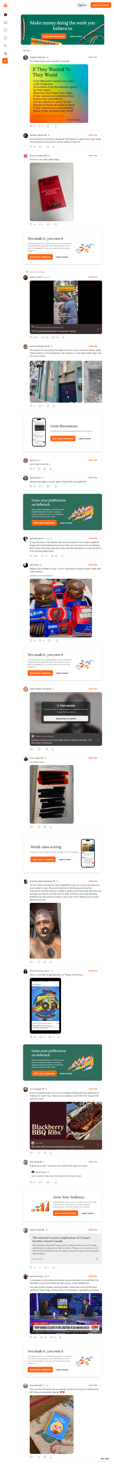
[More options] (100, 57)
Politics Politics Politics (44, 736)
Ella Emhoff (35, 477)
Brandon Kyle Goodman (41, 881)
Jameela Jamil (36, 538)
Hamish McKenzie (38, 346)
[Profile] (5, 53)
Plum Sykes (35, 758)
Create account (101, 5)
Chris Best (34, 1161)
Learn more (76, 36)
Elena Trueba (40, 1172)
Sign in (82, 5)
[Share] (55, 126)
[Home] (5, 5)
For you (26, 50)
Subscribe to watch (66, 718)
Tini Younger (36, 1088)
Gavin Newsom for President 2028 (49, 327)
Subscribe (93, 57)
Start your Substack (53, 36)
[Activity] (5, 38)
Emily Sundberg (37, 155)
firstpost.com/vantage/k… (42, 575)
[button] (5, 14)
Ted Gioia (34, 564)
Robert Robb (36, 1229)
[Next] (99, 381)
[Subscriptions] (5, 22)
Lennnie (33, 460)
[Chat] (5, 30)
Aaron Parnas (36, 1276)
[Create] (5, 61)
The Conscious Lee (38, 970)
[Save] (98, 329)
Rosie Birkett (36, 1385)
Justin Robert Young (39, 688)
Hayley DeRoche (37, 57)
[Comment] (39, 469)
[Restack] (47, 146)
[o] (45, 931)
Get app (105, 1458)
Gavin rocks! (36, 277)
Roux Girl (39, 1143)
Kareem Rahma (37, 135)
